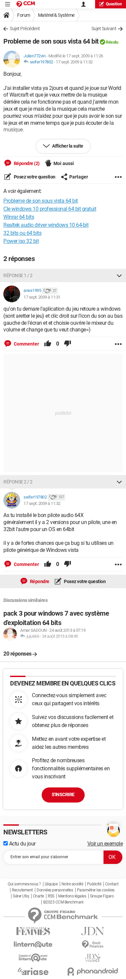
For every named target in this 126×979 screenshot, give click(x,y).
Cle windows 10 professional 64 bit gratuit (49, 209)
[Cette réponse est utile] (47, 344)
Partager (78, 176)
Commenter (26, 344)
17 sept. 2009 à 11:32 (74, 61)
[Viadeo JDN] (93, 958)
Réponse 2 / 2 (18, 481)
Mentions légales (72, 896)
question (114, 4)
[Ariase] (33, 971)
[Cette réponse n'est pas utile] (67, 344)
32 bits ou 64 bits (22, 233)
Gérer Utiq (21, 896)
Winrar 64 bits (18, 217)
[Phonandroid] (93, 971)
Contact (112, 884)
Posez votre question (34, 176)
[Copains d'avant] (33, 958)
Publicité (94, 884)
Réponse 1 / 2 (18, 275)
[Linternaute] (33, 944)
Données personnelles (55, 890)
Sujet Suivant (104, 28)
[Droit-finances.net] (93, 944)
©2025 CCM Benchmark (63, 902)
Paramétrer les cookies (96, 890)
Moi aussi (63, 163)
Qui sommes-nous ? (24, 884)
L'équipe (51, 884)
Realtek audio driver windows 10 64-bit (45, 225)
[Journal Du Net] (93, 931)
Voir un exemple (105, 843)
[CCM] (25, 4)
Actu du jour (22, 843)
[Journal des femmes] (33, 931)
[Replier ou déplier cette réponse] (119, 275)
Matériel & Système (56, 15)
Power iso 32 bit (21, 241)
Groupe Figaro (102, 896)
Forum (23, 15)
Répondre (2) (26, 163)
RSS (51, 896)
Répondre (39, 581)
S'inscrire (63, 794)
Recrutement (22, 890)
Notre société (72, 884)
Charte (38, 896)
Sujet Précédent (25, 28)
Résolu (112, 42)
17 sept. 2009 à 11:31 (42, 297)
